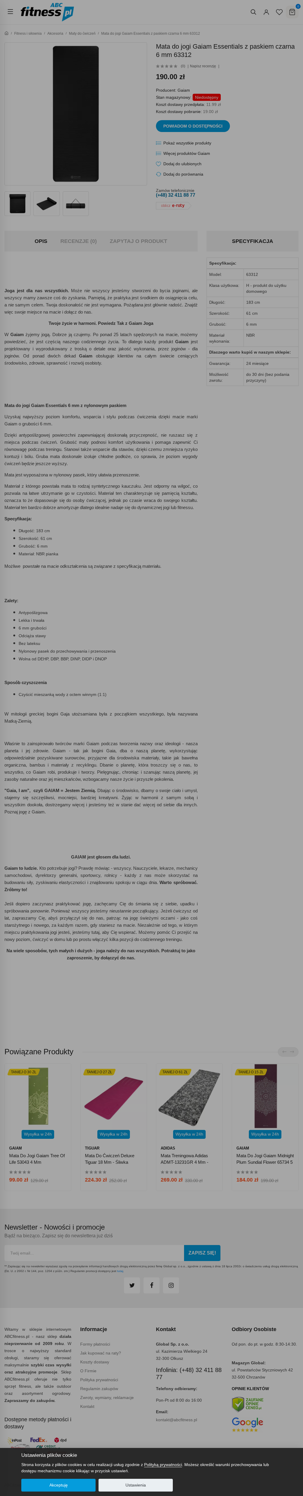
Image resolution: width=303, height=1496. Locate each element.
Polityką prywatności (163, 1464)
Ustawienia (135, 1485)
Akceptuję (58, 1485)
